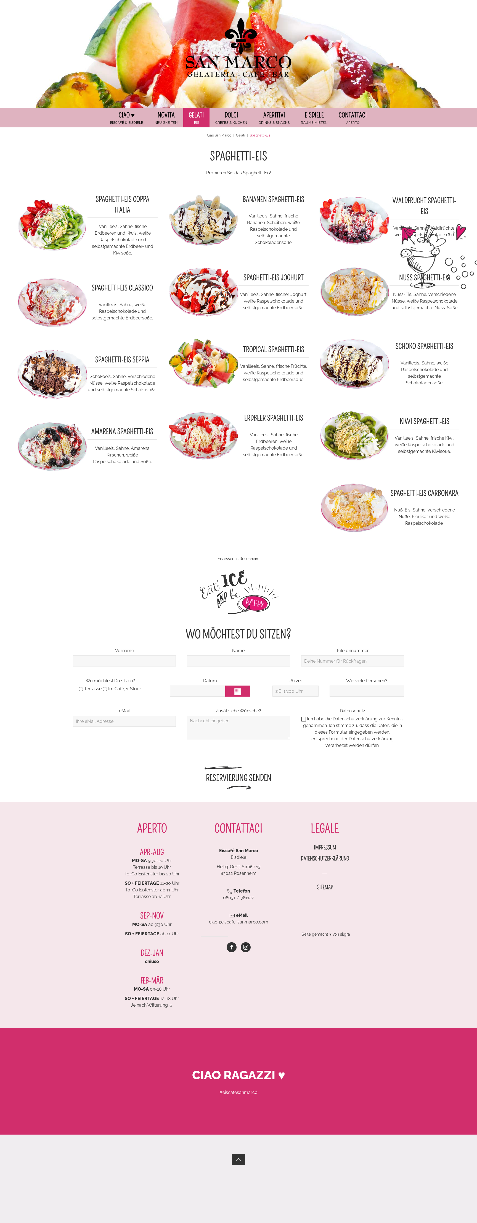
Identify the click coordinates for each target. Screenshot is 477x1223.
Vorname (124, 650)
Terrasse (92, 688)
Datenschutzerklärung (355, 718)
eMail (124, 710)
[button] (196, 117)
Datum (210, 680)
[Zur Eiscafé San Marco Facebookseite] (232, 947)
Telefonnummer (352, 650)
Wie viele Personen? (366, 680)
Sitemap (325, 887)
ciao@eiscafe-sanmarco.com (238, 922)
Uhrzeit (295, 680)
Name (238, 650)
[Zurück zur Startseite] (238, 47)
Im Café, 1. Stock (124, 688)
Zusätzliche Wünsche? (238, 710)
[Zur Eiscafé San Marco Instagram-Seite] (246, 947)
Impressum (325, 847)
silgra (345, 934)
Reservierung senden (238, 778)
